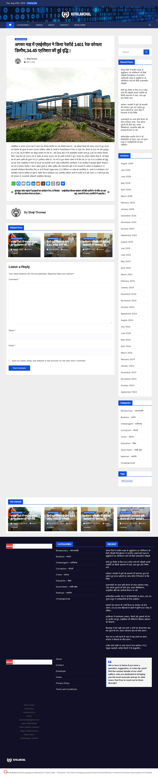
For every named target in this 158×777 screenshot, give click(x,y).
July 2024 (125, 326)
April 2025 (126, 268)
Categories (23, 25)
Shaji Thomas (32, 59)
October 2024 (127, 307)
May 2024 (126, 339)
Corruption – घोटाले (129, 430)
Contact (64, 25)
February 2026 (128, 202)
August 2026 (127, 163)
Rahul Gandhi (127, 481)
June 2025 (126, 255)
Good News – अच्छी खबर (131, 450)
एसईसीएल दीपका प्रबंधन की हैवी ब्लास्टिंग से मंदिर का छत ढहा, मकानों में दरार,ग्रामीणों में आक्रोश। (84, 192)
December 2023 (128, 372)
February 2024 (128, 359)
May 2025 (126, 261)
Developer (79, 25)
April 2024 (126, 346)
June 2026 (126, 176)
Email (12, 345)
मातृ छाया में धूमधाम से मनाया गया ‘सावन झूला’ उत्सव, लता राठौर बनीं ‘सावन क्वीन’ (38, 546)
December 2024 (128, 294)
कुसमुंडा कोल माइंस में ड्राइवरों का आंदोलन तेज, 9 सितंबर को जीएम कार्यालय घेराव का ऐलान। (37, 192)
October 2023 (127, 385)
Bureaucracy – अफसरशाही (132, 410)
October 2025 (127, 229)
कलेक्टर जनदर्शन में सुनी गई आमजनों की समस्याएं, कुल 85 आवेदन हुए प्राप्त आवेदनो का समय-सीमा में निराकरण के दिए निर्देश (127, 576)
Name (12, 330)
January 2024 (127, 366)
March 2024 (126, 353)
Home (59, 677)
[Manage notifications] (5, 772)
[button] (150, 25)
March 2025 (126, 274)
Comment (14, 279)
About (51, 25)
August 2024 (127, 320)
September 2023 (129, 392)
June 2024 (126, 333)
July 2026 (125, 170)
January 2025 (127, 287)
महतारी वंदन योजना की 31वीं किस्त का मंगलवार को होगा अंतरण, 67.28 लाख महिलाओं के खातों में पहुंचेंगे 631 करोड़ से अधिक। (128, 608)
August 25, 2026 (20, 523)
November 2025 (129, 222)
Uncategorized (21, 39)
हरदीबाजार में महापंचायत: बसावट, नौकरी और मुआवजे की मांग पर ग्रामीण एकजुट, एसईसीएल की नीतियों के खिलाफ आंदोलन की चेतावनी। (128, 619)
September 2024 (129, 313)
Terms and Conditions (66, 689)
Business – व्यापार (128, 417)
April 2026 (126, 189)
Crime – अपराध (127, 437)
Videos (39, 25)
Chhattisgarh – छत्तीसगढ (131, 423)
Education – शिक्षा (128, 443)
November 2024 (129, 300)
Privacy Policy (62, 683)
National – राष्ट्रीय (129, 456)
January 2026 (127, 209)
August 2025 (127, 242)
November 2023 (129, 379)
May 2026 (126, 183)
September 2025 (129, 235)
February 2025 (128, 281)
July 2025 (125, 248)
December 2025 (128, 215)
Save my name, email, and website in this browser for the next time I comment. (49, 360)
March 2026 (126, 196)
